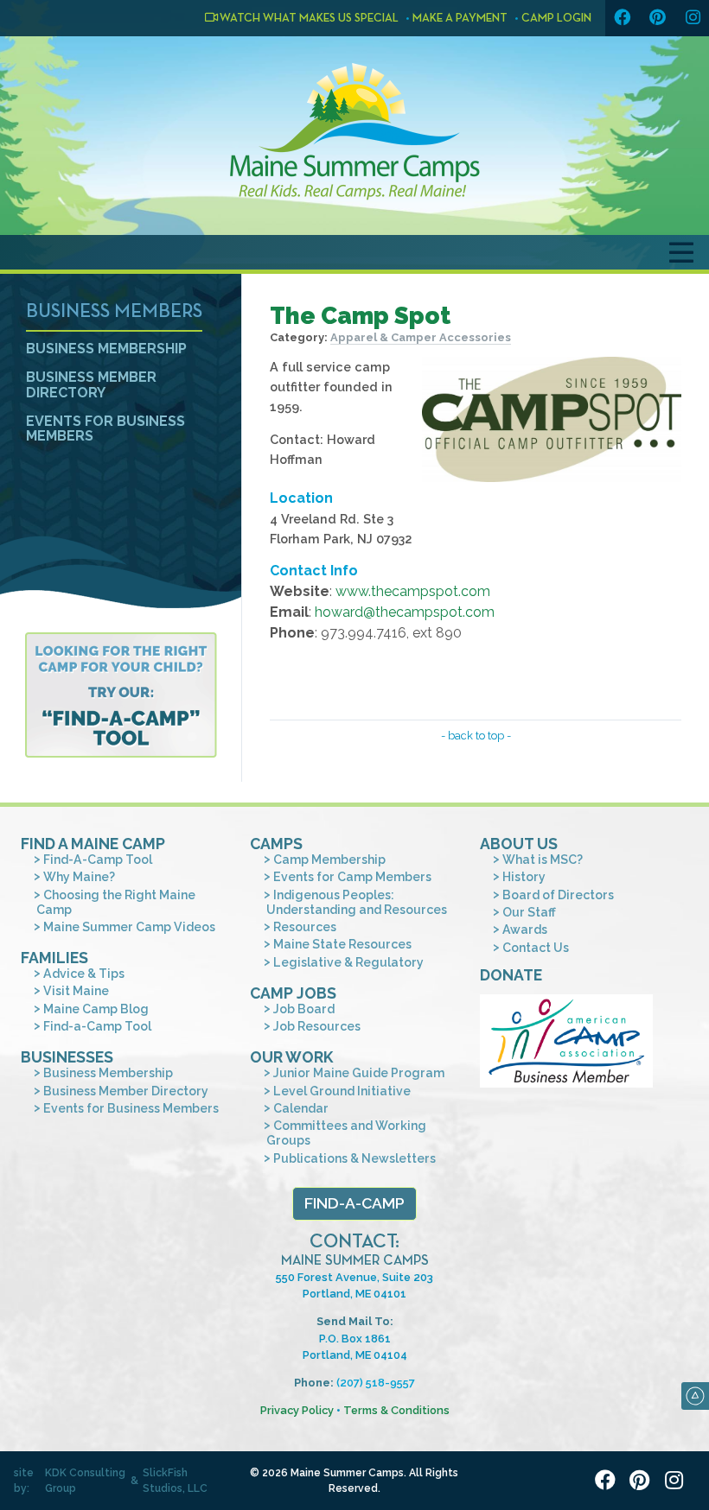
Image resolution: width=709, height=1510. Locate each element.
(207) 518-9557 (375, 1382)
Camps (276, 843)
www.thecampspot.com (412, 591)
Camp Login (556, 18)
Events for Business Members (105, 429)
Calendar (301, 1108)
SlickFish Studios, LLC (175, 1480)
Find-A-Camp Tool (97, 859)
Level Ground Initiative (342, 1091)
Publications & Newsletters (354, 1158)
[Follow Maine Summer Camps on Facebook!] (621, 18)
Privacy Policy (297, 1410)
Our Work (291, 1057)
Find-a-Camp (354, 1203)
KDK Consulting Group (85, 1480)
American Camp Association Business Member (566, 1041)
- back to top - (476, 735)
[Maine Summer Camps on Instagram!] (692, 18)
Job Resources (317, 1026)
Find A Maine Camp (93, 843)
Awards (524, 929)
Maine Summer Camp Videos (129, 927)
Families (54, 958)
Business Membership (106, 348)
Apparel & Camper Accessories (420, 337)
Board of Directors (558, 895)
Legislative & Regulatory (348, 962)
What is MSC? (542, 859)
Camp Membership (329, 859)
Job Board (304, 1009)
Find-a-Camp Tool (97, 1026)
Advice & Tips (84, 973)
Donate (511, 975)
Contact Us (535, 948)
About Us (519, 843)
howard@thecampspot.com (405, 612)
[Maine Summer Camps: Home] (354, 131)
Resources (304, 927)
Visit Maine (76, 991)
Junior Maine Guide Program (358, 1073)
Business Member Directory (91, 385)
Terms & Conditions (396, 1410)
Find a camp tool (120, 695)
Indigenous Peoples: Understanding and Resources (356, 902)
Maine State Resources (342, 944)
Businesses (67, 1057)
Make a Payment (460, 18)
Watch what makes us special (308, 18)
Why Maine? (79, 877)
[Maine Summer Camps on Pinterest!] (657, 18)
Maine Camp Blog (96, 1009)
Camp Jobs (293, 993)
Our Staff (529, 912)
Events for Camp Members (352, 877)
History (524, 877)
